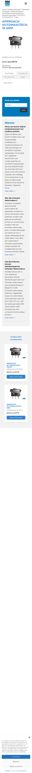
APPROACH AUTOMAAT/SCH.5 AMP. (14, 406)
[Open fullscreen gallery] (28, 51)
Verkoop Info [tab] (22, 73)
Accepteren (16, 757)
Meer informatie (16, 377)
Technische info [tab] (9, 77)
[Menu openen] (26, 3)
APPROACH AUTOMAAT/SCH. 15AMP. (13, 365)
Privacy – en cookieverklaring (19, 770)
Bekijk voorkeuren (16, 766)
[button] (29, 737)
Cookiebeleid (7, 770)
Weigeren (16, 761)
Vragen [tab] (22, 77)
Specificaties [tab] (9, 73)
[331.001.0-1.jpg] (16, 42)
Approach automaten (15, 67)
